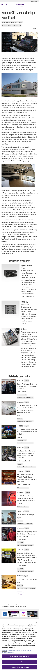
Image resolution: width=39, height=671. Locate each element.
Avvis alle (19, 662)
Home (3, 605)
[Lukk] (37, 622)
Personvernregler (13, 650)
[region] (19, 645)
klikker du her (32, 644)
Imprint (4, 650)
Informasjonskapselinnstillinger (19, 656)
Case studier (14, 605)
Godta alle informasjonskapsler (19, 667)
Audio (8, 605)
